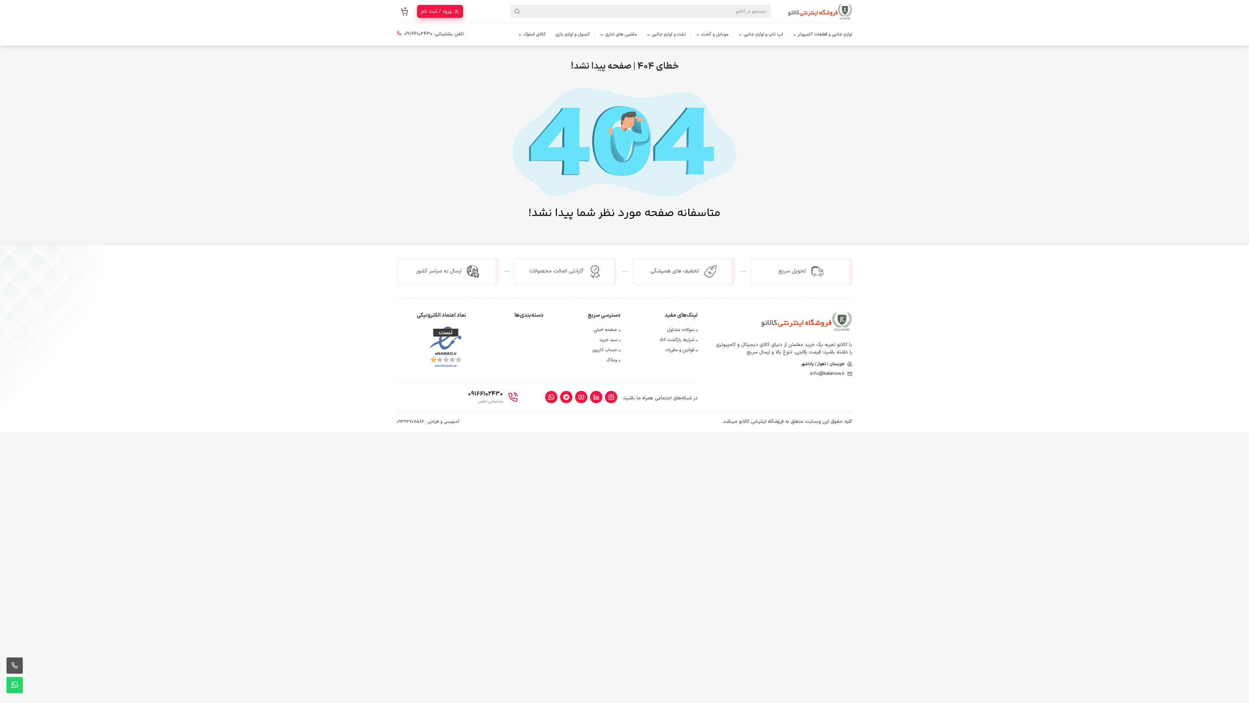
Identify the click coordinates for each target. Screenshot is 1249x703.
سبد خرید (608, 340)
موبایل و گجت (715, 34)
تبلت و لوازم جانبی (669, 34)
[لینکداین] (596, 397)
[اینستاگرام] (611, 397)
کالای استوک (534, 34)
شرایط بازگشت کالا (677, 340)
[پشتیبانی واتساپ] (15, 685)
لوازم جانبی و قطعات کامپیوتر (825, 34)
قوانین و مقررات (679, 350)
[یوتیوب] (581, 397)
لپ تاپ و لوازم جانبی (763, 34)
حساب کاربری (604, 350)
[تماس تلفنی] (15, 665)
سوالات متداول (680, 329)
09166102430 (418, 34)
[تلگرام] (566, 397)
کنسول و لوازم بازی (572, 34)
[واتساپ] (551, 397)
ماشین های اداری (621, 34)
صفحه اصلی (605, 329)
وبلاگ (611, 360)
